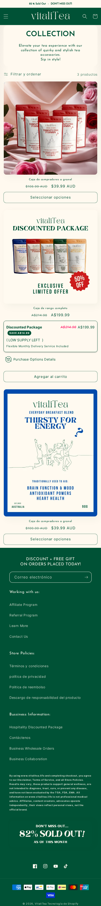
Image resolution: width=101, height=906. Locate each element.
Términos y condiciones (28, 666)
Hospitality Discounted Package (36, 727)
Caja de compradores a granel (50, 179)
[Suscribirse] (86, 577)
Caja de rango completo (50, 308)
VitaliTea (41, 903)
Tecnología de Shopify (62, 903)
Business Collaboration (28, 759)
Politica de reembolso (27, 687)
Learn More (18, 626)
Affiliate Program (23, 605)
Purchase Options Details (34, 359)
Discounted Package (24, 330)
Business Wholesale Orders (31, 748)
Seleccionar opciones (50, 197)
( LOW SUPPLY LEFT (24, 340)
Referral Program (23, 615)
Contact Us (18, 636)
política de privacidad (27, 676)
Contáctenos (20, 738)
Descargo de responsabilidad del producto (45, 698)
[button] (6, 16)
